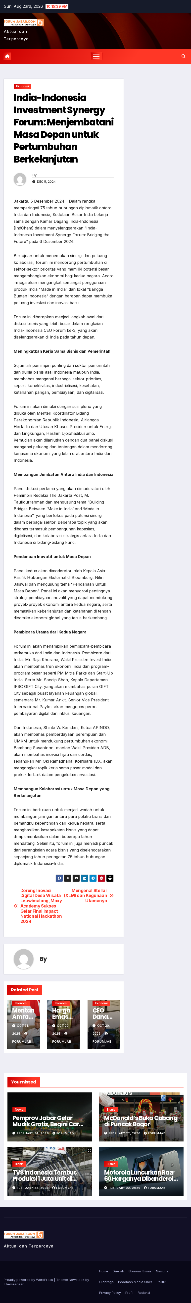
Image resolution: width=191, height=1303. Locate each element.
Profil (129, 1293)
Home (103, 1271)
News (19, 1109)
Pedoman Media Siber (135, 1282)
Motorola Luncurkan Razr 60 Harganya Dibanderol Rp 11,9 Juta (139, 1178)
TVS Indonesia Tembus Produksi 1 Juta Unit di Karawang (44, 1178)
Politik (161, 1282)
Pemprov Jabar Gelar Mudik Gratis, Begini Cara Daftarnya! (47, 1124)
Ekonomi (22, 86)
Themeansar (13, 1284)
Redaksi (144, 1293)
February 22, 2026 (125, 1133)
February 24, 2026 (33, 1133)
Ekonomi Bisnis (140, 1271)
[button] (184, 56)
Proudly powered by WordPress (29, 1280)
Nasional (162, 1271)
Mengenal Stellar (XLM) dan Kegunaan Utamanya (85, 895)
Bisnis (111, 1109)
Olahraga (106, 1282)
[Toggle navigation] (96, 56)
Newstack (76, 1280)
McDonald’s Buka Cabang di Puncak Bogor (141, 1121)
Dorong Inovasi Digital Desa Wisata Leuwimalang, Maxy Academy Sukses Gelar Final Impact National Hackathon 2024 (41, 906)
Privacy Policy (110, 1293)
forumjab (65, 1133)
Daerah (118, 1271)
